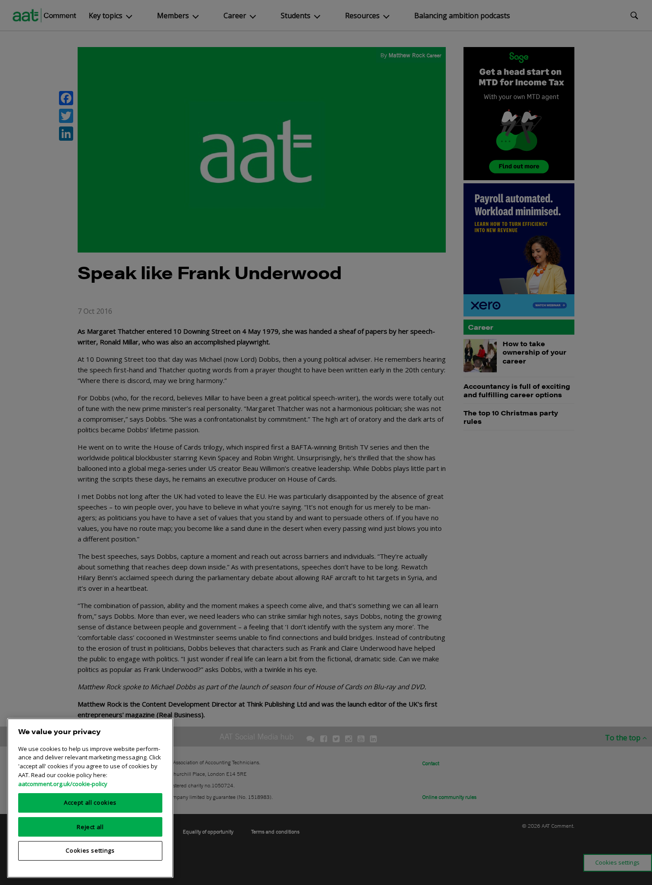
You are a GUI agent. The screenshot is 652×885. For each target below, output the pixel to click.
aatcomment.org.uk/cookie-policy (62, 783)
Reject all (90, 826)
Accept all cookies (90, 802)
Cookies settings (90, 850)
